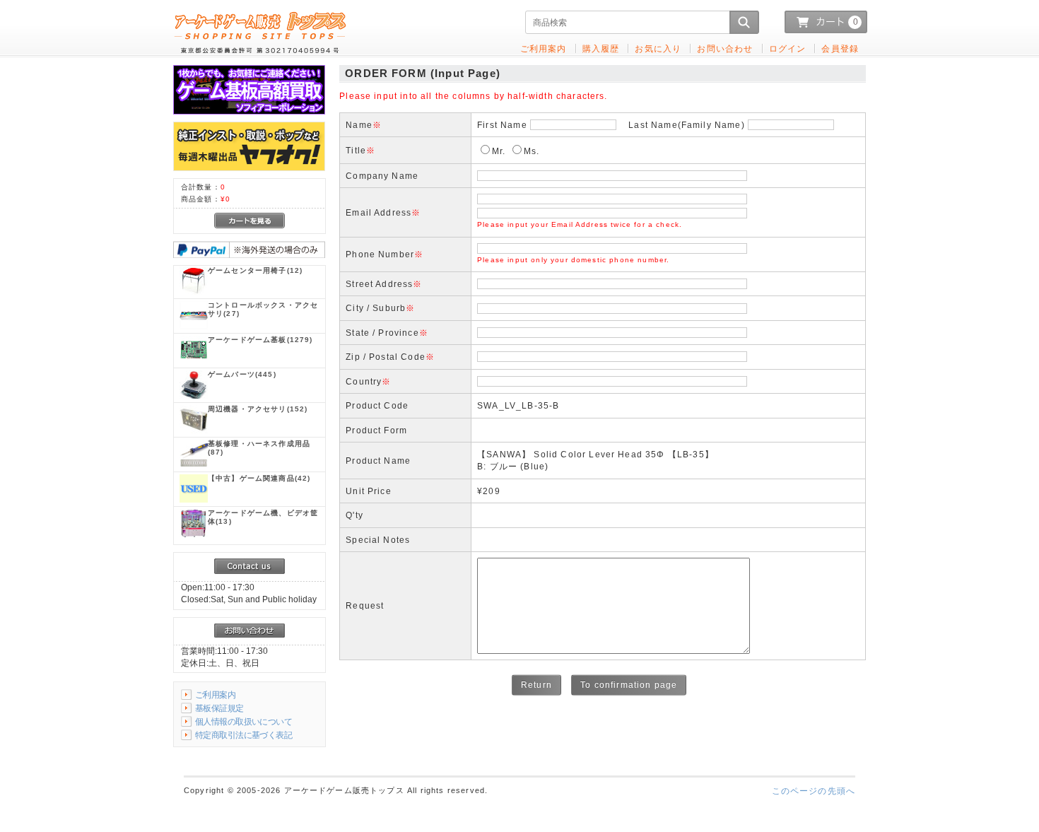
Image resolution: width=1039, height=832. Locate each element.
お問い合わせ (725, 48)
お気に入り (658, 48)
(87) (259, 448)
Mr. (498, 151)
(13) (263, 517)
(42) (259, 478)
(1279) (260, 340)
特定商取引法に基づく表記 (243, 734)
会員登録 (840, 48)
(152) (257, 409)
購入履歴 (601, 48)
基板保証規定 (219, 708)
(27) (263, 309)
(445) (242, 374)
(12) (255, 270)
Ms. (531, 151)
